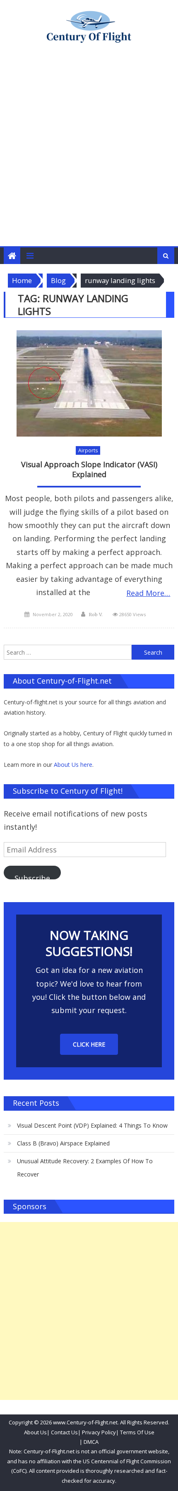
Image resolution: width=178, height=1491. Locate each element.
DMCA (91, 1441)
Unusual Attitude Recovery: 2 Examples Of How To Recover (85, 1167)
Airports (88, 450)
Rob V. (96, 614)
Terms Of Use (137, 1432)
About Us (35, 1432)
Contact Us (64, 1432)
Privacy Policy (99, 1432)
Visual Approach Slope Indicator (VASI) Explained (89, 469)
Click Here (89, 1044)
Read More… (148, 593)
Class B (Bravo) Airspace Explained (63, 1143)
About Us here (73, 764)
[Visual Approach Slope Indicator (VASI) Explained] (89, 383)
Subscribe (32, 876)
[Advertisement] (89, 153)
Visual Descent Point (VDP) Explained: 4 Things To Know (92, 1125)
